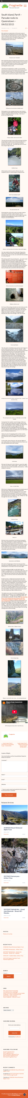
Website (3, 784)
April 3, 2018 (6, 832)
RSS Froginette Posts (8, 1053)
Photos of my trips (7, 934)
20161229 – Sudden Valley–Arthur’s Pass (13, 955)
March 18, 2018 (7, 915)
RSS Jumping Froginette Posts (10, 1055)
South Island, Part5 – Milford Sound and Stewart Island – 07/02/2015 (23, 745)
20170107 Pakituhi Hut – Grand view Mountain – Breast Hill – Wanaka (14, 911)
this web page (24, 597)
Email (3, 779)
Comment (4, 760)
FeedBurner (18, 1036)
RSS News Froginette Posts (10, 1057)
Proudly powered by (10, 1093)
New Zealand (4, 30)
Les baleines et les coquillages (10, 992)
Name (3, 774)
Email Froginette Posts (8, 1051)
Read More (6, 834)
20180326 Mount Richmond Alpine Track (13, 947)
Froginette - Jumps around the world (12, 994)
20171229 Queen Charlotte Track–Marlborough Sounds (12, 958)
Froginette (16, 5)
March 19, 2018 (7, 880)
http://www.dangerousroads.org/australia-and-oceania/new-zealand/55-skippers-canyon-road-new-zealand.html (13, 599)
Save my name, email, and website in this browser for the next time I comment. (13, 790)
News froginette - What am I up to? (11, 997)
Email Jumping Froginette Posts (11, 1054)
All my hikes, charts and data (10, 995)
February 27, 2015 (5, 28)
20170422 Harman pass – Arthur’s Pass (12, 877)
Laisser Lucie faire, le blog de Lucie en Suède (14, 993)
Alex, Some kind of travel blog (10, 990)
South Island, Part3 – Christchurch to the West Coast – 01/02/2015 (7, 744)
